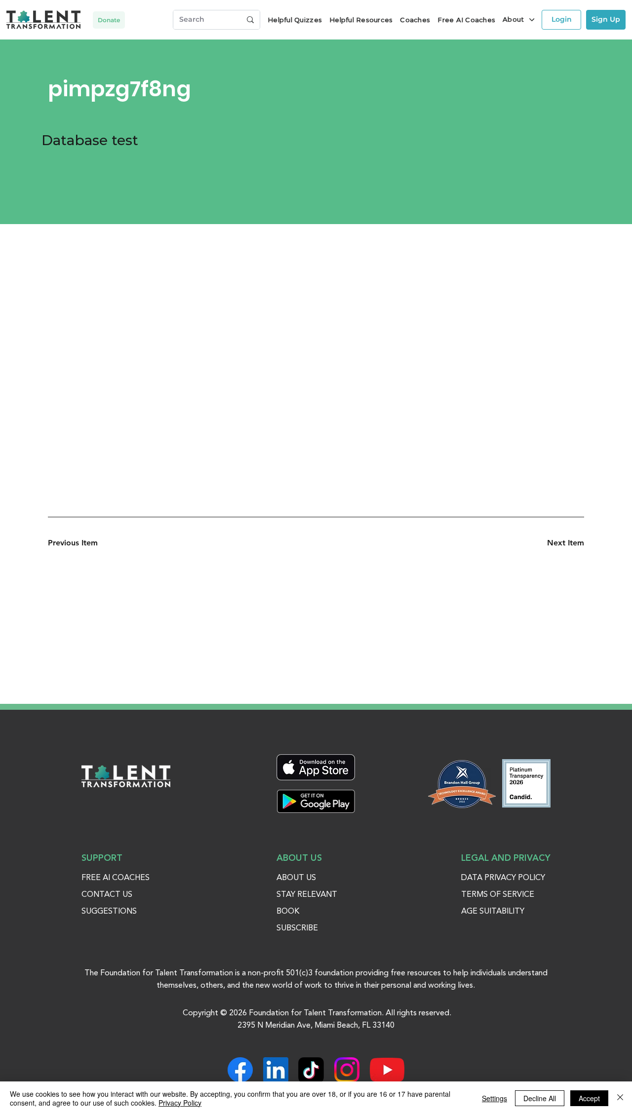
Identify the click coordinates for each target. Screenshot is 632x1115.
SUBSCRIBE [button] (297, 928)
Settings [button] (494, 1098)
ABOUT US (296, 878)
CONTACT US (106, 895)
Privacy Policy (179, 1103)
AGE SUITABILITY (492, 912)
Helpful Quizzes (295, 20)
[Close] (620, 1098)
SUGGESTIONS (109, 912)
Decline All (539, 1098)
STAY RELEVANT (306, 895)
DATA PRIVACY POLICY (503, 878)
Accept (589, 1098)
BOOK (287, 912)
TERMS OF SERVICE (497, 895)
